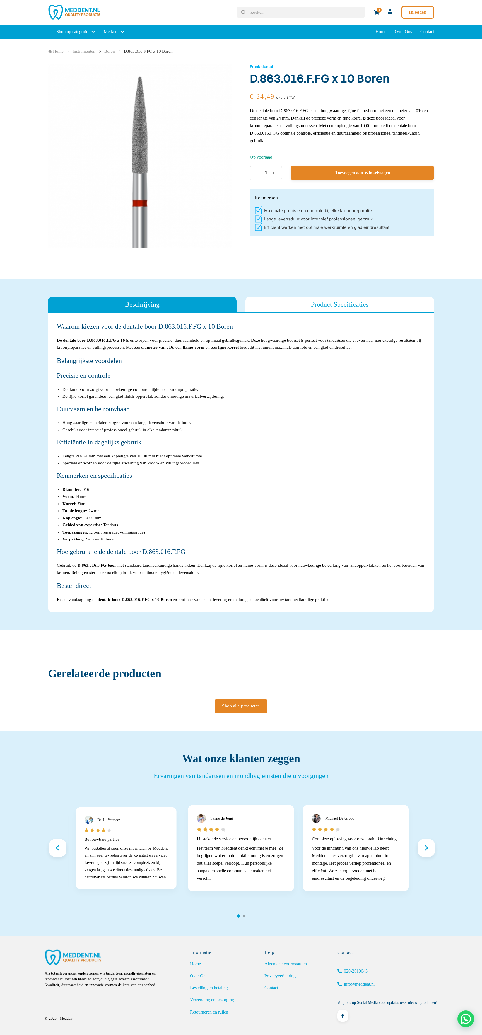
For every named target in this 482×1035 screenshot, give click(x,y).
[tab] (142, 304)
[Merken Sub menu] (122, 32)
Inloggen (417, 12)
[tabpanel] (241, 462)
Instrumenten (84, 51)
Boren (109, 51)
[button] (465, 1018)
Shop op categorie (72, 31)
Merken (110, 31)
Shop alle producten (241, 706)
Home (380, 31)
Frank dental (261, 66)
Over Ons (403, 31)
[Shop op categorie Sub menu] (93, 32)
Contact (427, 31)
